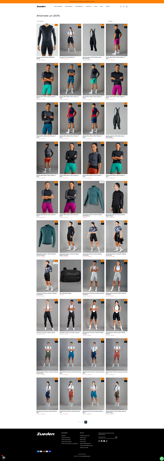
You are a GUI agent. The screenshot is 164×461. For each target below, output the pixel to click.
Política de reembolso (65, 439)
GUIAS (101, 6)
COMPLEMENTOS (79, 6)
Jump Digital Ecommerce (85, 456)
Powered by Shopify (82, 454)
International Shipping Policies (86, 445)
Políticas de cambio (84, 447)
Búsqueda (63, 435)
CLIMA (95, 6)
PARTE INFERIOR (68, 6)
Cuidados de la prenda (84, 435)
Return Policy (83, 439)
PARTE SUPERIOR (58, 6)
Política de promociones (66, 441)
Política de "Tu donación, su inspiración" (69, 443)
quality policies (83, 437)
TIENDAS (108, 6)
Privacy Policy (83, 441)
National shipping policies (85, 443)
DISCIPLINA (88, 6)
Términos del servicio (65, 437)
